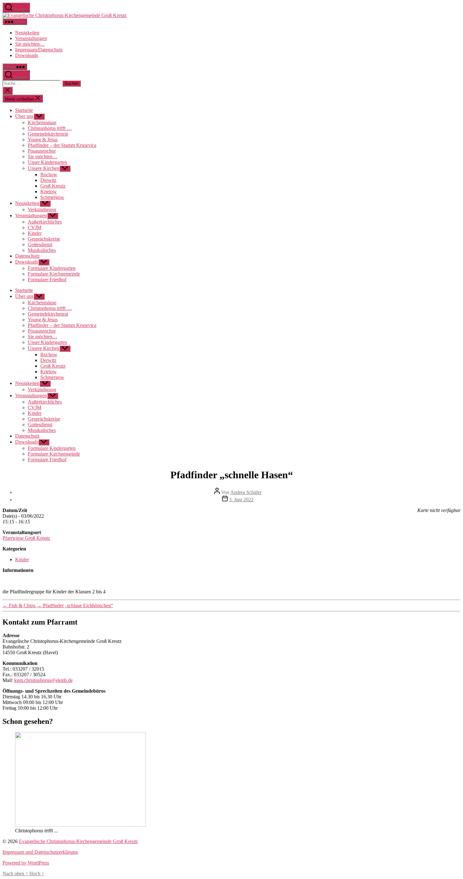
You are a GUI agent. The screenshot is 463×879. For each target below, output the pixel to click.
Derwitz (48, 180)
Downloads (26, 55)
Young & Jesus (43, 139)
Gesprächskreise (44, 239)
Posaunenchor (42, 151)
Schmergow (52, 197)
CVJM (34, 227)
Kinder (35, 233)
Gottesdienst (40, 244)
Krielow (48, 191)
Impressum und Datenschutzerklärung (40, 852)
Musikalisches (42, 250)
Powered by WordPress (26, 862)
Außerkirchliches (45, 221)
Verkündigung (42, 209)
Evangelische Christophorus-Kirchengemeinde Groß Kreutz (78, 841)
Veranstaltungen (31, 38)
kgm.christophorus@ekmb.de (43, 680)
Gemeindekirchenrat (48, 134)
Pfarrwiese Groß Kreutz (26, 538)
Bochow (48, 174)
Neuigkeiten (27, 32)
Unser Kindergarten (47, 162)
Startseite (24, 110)
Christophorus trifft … (50, 128)
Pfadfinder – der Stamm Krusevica (62, 145)
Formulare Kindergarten (52, 268)
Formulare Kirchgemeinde (54, 274)
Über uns (24, 116)
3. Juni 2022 (241, 499)
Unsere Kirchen (43, 168)
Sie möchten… (30, 44)
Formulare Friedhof (47, 279)
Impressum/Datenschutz (39, 49)
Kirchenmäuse (42, 122)
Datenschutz (27, 256)
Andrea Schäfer (245, 492)
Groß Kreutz (53, 186)
